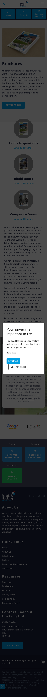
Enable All (13, 361)
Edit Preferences (18, 367)
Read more (11, 353)
